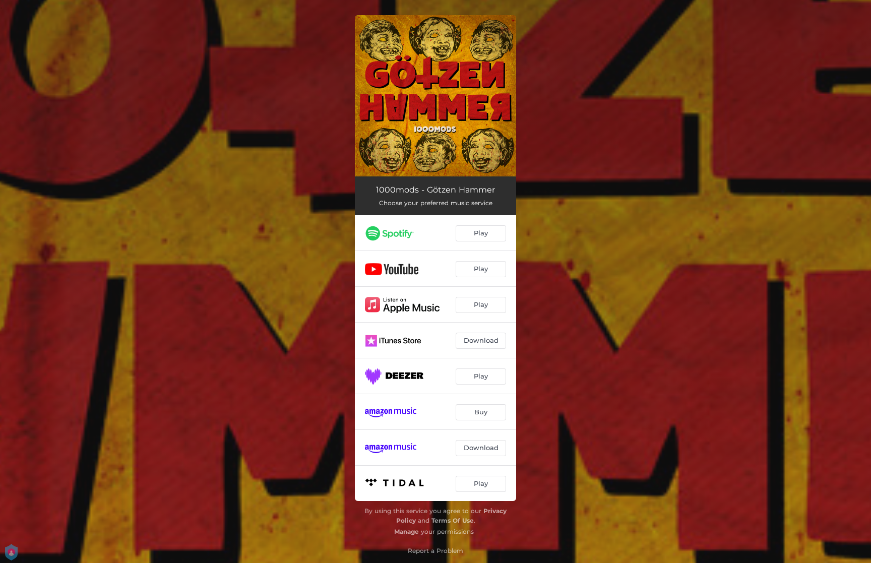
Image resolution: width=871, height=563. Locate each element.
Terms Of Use (452, 520)
